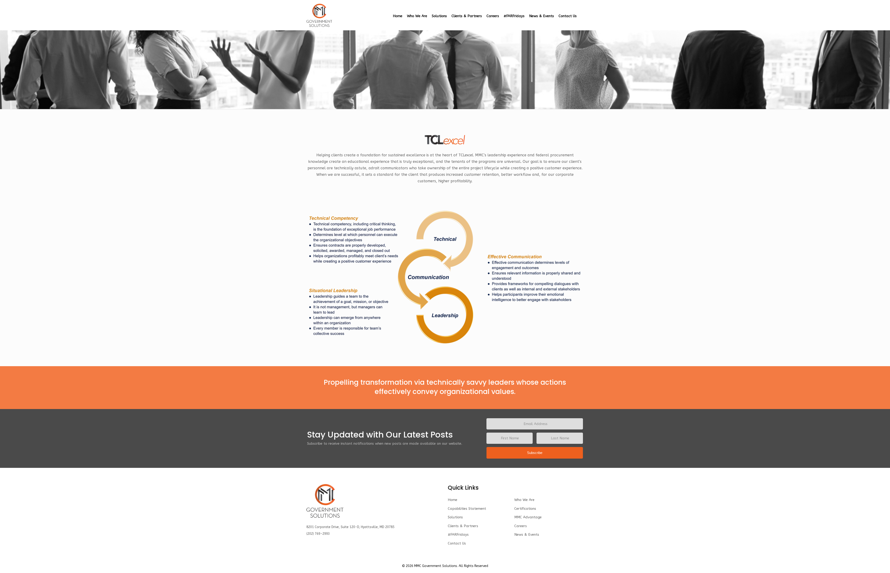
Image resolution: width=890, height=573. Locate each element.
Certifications (525, 509)
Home (452, 500)
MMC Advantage (528, 517)
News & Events (526, 534)
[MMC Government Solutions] (319, 15)
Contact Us (457, 543)
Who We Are (524, 500)
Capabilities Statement (467, 509)
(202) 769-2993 (318, 534)
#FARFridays (458, 534)
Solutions (455, 517)
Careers (520, 526)
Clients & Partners (463, 526)
